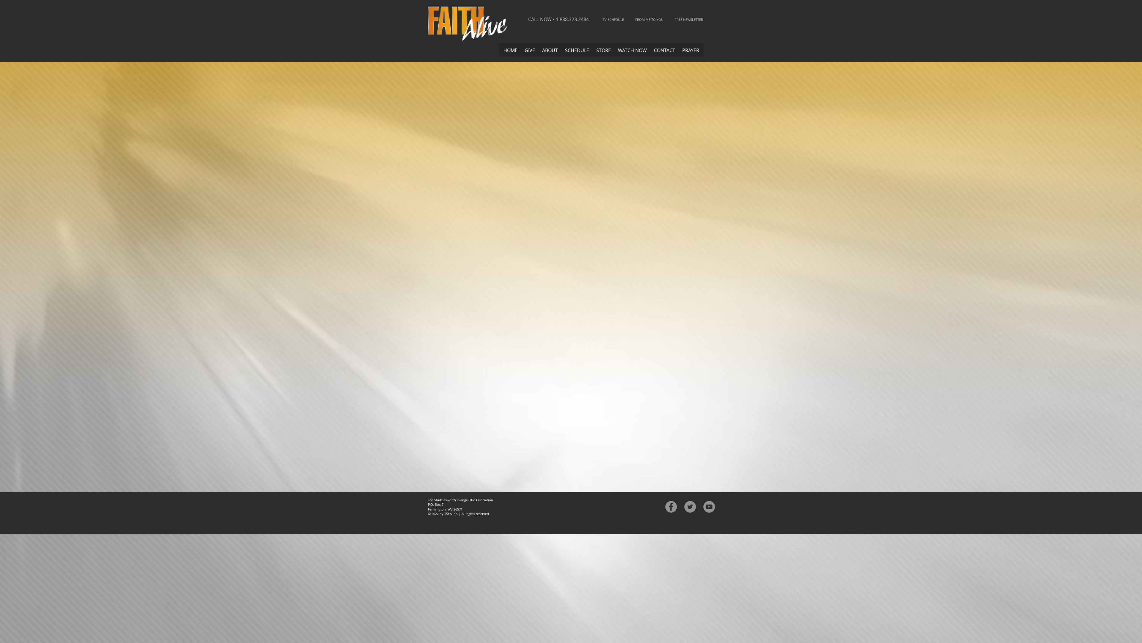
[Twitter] (690, 507)
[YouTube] (709, 507)
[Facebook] (671, 507)
